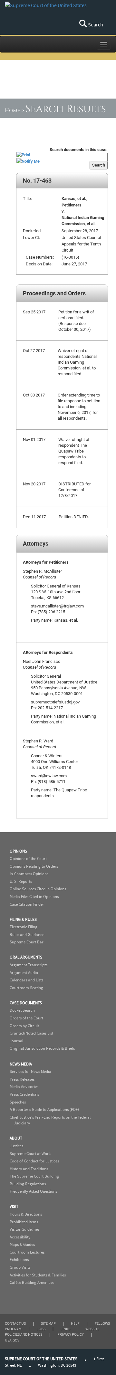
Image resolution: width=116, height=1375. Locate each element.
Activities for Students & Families (38, 1275)
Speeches (18, 1102)
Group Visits (20, 1267)
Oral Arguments (26, 957)
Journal (16, 1041)
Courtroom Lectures (27, 1252)
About (16, 1138)
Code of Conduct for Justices (34, 1161)
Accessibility (20, 1237)
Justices (16, 1146)
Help (75, 1323)
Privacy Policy (70, 1334)
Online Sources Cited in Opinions (38, 889)
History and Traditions (29, 1168)
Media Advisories (24, 1086)
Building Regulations (28, 1184)
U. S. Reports (21, 881)
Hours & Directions (26, 1214)
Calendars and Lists (26, 980)
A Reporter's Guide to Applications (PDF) (44, 1109)
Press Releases (22, 1079)
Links (65, 1328)
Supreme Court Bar (27, 942)
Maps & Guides (22, 1244)
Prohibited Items (24, 1222)
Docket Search (22, 1010)
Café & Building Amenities (32, 1282)
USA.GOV (12, 1340)
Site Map (48, 1323)
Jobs (41, 1328)
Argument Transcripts (28, 965)
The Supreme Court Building (34, 1176)
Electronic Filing (23, 927)
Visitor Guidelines (24, 1229)
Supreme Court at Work (30, 1153)
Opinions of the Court (28, 858)
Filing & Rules (23, 919)
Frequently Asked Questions (33, 1191)
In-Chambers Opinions (29, 873)
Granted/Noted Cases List (31, 1033)
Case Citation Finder (27, 904)
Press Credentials (24, 1094)
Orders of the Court (26, 1018)
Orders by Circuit (24, 1025)
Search (95, 24)
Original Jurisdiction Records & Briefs (42, 1048)
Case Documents (26, 1003)
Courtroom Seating (26, 987)
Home (12, 110)
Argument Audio (24, 972)
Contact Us (15, 1323)
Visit (14, 1206)
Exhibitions (19, 1259)
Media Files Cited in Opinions (34, 896)
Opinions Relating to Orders (34, 866)
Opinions (18, 851)
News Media (21, 1064)
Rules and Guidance (27, 934)
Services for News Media (30, 1071)
